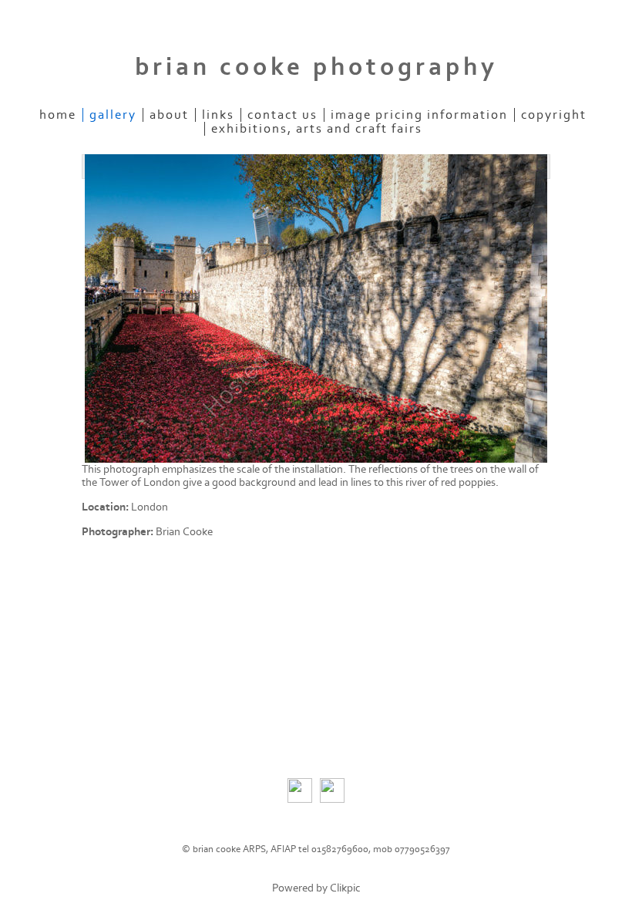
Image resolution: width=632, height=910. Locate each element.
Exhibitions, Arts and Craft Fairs (316, 129)
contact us (282, 115)
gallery (112, 115)
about (169, 115)
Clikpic (345, 888)
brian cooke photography (316, 67)
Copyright (554, 115)
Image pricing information (419, 115)
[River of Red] (316, 308)
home (57, 115)
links (218, 115)
